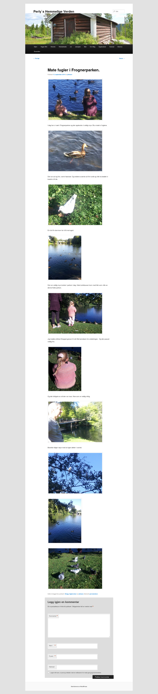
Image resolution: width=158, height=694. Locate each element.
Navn (52, 645)
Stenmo (119, 47)
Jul (71, 47)
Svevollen (37, 51)
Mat (85, 47)
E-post (52, 656)
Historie (53, 47)
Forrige (36, 58)
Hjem (35, 47)
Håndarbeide (63, 47)
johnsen (69, 74)
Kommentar (53, 616)
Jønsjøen (78, 47)
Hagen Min (44, 47)
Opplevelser (102, 47)
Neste (122, 58)
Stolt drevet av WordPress (79, 686)
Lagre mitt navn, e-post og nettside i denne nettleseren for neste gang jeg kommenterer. (75, 672)
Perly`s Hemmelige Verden (53, 11)
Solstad (111, 47)
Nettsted (51, 667)
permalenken (94, 594)
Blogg (67, 594)
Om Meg (92, 47)
